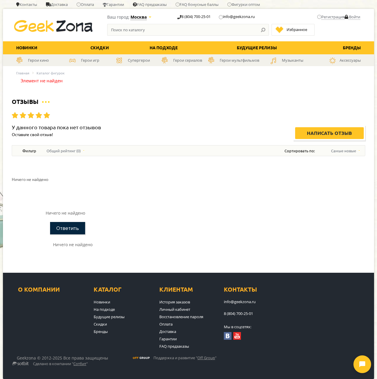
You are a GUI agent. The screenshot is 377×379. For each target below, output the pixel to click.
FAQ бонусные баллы (199, 4)
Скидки (99, 47)
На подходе (164, 47)
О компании (39, 289)
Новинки (26, 47)
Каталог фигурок (51, 73)
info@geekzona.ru (239, 16)
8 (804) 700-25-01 (196, 16)
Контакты (28, 4)
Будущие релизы (257, 47)
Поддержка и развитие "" (184, 358)
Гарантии (115, 4)
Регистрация (333, 16)
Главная (22, 73)
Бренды (352, 47)
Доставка (59, 4)
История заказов (174, 302)
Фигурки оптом (246, 4)
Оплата (87, 4)
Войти (354, 16)
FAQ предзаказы (152, 4)
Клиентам (176, 289)
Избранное (297, 29)
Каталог (108, 289)
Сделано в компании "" (60, 364)
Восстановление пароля (181, 316)
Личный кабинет (174, 309)
